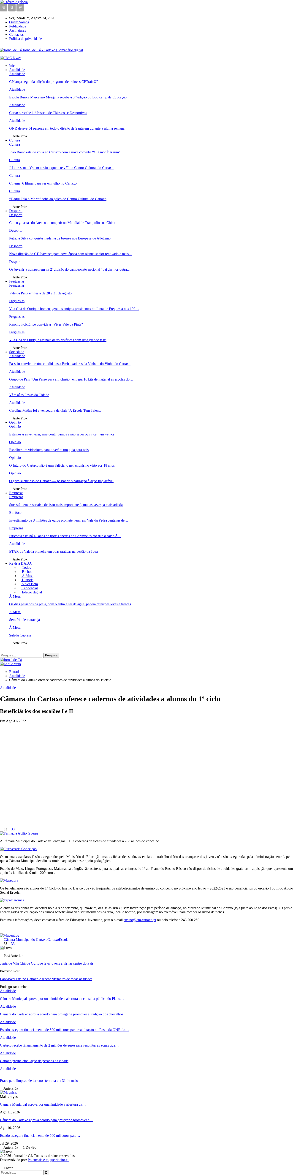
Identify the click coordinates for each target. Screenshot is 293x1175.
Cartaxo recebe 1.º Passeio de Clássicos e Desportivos (48, 113)
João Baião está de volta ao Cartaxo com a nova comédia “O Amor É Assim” (64, 152)
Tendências (29, 588)
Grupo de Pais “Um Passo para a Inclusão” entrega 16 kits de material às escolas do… (71, 379)
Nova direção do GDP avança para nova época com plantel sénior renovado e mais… (70, 254)
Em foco (15, 512)
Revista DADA (20, 563)
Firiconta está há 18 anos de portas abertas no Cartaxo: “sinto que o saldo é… (65, 536)
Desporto (15, 211)
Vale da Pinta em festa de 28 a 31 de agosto (40, 293)
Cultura (14, 140)
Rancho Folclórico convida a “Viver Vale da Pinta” (46, 324)
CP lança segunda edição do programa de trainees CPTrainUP (53, 82)
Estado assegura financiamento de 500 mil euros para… (40, 1135)
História (27, 580)
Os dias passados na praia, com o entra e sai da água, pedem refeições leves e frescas (70, 604)
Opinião (15, 422)
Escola (63, 939)
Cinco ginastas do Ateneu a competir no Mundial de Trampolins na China (62, 223)
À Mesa (27, 576)
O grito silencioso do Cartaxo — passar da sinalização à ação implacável (61, 481)
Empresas (16, 493)
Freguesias (16, 281)
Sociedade (16, 352)
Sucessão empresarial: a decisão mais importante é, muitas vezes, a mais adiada (66, 505)
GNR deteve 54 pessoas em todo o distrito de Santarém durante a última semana (67, 128)
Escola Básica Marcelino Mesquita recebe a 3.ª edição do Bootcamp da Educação (68, 97)
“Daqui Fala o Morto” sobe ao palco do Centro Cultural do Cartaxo (57, 199)
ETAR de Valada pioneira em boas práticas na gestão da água (53, 551)
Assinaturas (17, 30)
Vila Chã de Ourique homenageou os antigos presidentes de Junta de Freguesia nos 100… (74, 309)
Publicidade (17, 26)
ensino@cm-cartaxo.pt (140, 920)
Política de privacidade (25, 39)
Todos (26, 567)
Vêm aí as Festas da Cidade (29, 395)
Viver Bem (29, 584)
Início (13, 66)
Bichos (26, 572)
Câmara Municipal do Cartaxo (25, 939)
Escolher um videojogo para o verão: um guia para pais (49, 450)
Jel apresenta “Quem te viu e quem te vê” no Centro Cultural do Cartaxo (61, 168)
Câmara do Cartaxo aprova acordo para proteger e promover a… (46, 1120)
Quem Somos (19, 22)
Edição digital (31, 592)
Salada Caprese (20, 635)
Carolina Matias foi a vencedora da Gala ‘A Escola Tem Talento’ (56, 410)
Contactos (16, 34)
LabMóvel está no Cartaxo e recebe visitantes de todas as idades (46, 979)
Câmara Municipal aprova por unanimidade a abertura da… (43, 1104)
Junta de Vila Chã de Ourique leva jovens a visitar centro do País (46, 963)
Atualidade (17, 70)
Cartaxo (53, 939)
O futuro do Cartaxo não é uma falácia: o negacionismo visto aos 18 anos (62, 465)
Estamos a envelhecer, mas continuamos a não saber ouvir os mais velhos (61, 434)
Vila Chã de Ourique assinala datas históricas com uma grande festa (57, 340)
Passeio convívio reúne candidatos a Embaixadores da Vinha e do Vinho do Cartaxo (69, 364)
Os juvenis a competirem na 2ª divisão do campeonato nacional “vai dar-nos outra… (69, 269)
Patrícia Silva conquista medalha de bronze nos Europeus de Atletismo (60, 238)
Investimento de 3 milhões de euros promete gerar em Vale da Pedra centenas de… (68, 520)
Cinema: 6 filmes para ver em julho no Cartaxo (43, 183)
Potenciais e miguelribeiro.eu (48, 1160)
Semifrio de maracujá (24, 620)
